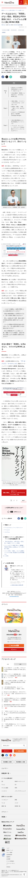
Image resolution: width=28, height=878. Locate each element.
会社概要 (8, 859)
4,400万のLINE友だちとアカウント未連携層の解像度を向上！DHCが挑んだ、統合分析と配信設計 (15, 699)
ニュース (4, 768)
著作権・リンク (9, 850)
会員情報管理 (9, 854)
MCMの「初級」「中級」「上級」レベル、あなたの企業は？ (17, 108)
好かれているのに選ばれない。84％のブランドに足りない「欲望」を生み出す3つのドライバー (15, 693)
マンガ (3, 803)
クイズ (16, 803)
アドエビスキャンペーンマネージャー (13, 527)
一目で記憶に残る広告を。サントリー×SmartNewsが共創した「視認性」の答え (14, 687)
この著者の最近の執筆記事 (16, 585)
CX (15, 784)
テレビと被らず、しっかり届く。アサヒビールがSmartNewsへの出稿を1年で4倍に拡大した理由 (15, 669)
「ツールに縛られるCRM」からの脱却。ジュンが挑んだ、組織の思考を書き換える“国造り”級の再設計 (15, 682)
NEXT (23, 500)
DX (2, 781)
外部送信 (8, 866)
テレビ (3, 784)
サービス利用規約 (10, 861)
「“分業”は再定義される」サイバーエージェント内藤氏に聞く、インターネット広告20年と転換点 (15, 725)
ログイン (15, 649)
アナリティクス (21, 30)
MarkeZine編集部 (17, 24)
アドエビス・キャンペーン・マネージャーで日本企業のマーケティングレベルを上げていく (17, 128)
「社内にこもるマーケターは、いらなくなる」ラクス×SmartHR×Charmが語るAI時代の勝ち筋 (15, 712)
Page (5, 108)
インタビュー (5, 799)
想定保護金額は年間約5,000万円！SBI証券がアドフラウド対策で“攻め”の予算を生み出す (15, 705)
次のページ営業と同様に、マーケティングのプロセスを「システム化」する (14, 492)
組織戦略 (3, 32)
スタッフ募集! (9, 852)
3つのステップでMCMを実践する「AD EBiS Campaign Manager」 (18, 113)
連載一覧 (4, 806)
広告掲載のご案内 (7, 762)
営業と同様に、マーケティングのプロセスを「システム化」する (18, 102)
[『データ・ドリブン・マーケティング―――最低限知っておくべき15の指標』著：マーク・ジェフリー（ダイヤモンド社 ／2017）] (14, 463)
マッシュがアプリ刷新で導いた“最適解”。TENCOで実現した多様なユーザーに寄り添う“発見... (14, 547)
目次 (14, 83)
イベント (4, 812)
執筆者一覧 (17, 806)
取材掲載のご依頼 (20, 762)
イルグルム (7, 532)
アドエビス (7, 530)
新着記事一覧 (5, 773)
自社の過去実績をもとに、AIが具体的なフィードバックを (18, 121)
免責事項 (8, 856)
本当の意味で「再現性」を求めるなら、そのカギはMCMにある (18, 94)
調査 (16, 799)
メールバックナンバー (14, 641)
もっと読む (6, 556)
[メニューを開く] (2, 2)
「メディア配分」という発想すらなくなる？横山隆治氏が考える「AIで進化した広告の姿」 (15, 719)
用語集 (3, 817)
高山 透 (10, 24)
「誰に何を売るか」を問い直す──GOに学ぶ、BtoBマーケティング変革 (14, 542)
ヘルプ (7, 848)
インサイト (4, 791)
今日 (8, 664)
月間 (20, 664)
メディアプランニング (20, 791)
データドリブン (13, 30)
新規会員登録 (14, 645)
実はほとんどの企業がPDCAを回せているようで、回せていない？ (17, 89)
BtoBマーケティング (20, 781)
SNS (16, 787)
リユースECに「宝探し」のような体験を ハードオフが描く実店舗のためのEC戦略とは (14, 552)
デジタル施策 (5, 787)
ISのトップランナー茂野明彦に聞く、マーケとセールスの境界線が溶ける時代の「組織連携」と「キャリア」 (15, 675)
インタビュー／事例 (5, 30)
